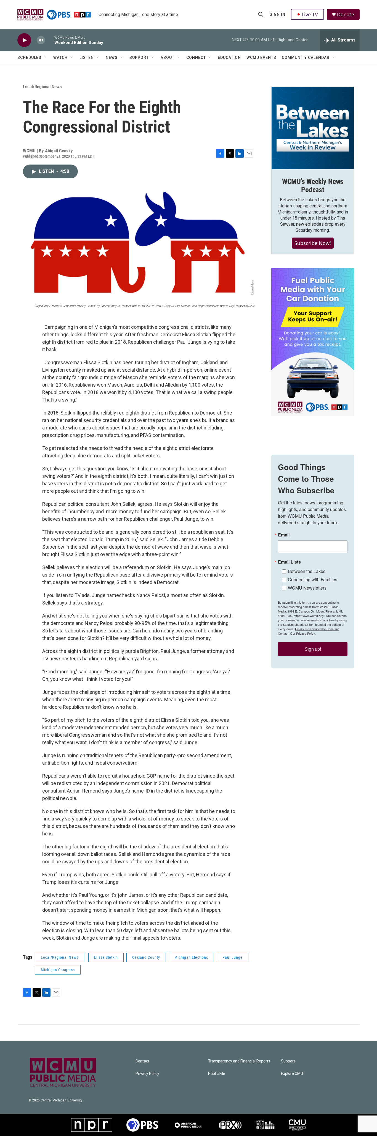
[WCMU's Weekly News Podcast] (313, 128)
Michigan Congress (58, 970)
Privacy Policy (147, 1074)
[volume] (41, 40)
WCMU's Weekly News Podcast (312, 185)
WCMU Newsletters (307, 588)
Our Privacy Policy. (303, 633)
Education (229, 57)
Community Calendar (306, 57)
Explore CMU (292, 1074)
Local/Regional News (42, 86)
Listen (86, 57)
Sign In (277, 14)
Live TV (310, 14)
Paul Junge (232, 957)
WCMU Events (261, 57)
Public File (216, 1074)
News (112, 57)
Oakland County (146, 957)
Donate (345, 14)
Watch (60, 57)
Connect (196, 57)
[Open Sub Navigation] (45, 57)
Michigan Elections (191, 957)
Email (284, 535)
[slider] (50, 40)
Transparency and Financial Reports (239, 1061)
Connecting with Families (312, 579)
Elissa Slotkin (106, 957)
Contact (142, 1061)
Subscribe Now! (312, 243)
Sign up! (313, 649)
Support (139, 57)
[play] (24, 40)
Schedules (29, 57)
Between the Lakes (306, 571)
